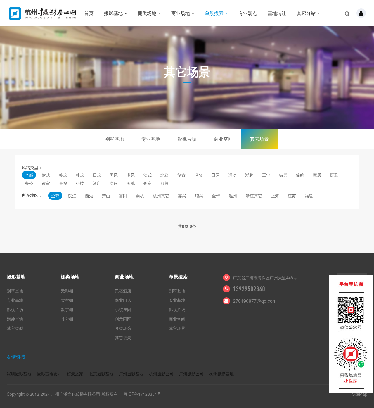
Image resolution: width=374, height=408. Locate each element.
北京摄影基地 (101, 373)
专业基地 (150, 138)
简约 (300, 175)
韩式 (80, 175)
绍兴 (199, 196)
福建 (309, 196)
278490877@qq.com (254, 300)
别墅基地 (114, 138)
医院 (63, 183)
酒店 (97, 183)
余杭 (140, 196)
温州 (233, 196)
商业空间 (223, 138)
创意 (147, 183)
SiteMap (359, 394)
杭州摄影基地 (221, 373)
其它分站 (306, 13)
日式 (97, 175)
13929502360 (249, 289)
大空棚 (67, 300)
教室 (46, 183)
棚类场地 (147, 13)
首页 (89, 13)
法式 (147, 175)
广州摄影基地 (131, 373)
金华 (216, 196)
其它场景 (259, 138)
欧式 (46, 175)
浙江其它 (254, 196)
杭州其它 (161, 196)
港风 (131, 175)
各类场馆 (123, 328)
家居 (317, 175)
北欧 (164, 175)
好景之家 (75, 373)
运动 (232, 175)
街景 (283, 175)
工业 (266, 175)
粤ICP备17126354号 (142, 394)
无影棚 (67, 291)
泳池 (131, 183)
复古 (181, 175)
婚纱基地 (15, 319)
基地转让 (277, 13)
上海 (275, 196)
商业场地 (180, 13)
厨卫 (334, 175)
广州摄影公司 (191, 373)
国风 (114, 175)
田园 (215, 175)
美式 (63, 175)
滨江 (72, 196)
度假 (114, 183)
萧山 (106, 196)
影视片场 (187, 138)
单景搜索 (214, 13)
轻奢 (198, 175)
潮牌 (249, 175)
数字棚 (67, 309)
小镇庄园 (123, 309)
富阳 (123, 196)
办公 (29, 183)
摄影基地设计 (49, 373)
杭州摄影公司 (161, 373)
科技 (80, 183)
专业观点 (247, 13)
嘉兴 (182, 196)
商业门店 (123, 300)
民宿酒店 (123, 291)
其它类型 (15, 328)
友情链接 (16, 356)
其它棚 (67, 319)
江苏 (292, 196)
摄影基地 (113, 13)
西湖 (89, 196)
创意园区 (123, 319)
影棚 (164, 183)
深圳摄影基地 (19, 373)
